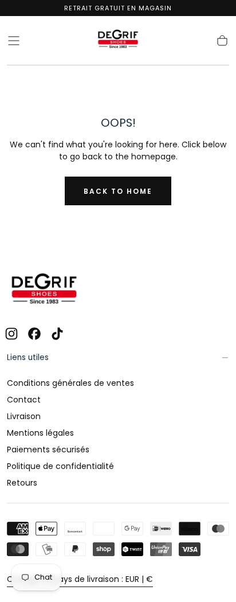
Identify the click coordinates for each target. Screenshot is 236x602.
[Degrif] (44, 290)
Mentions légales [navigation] (40, 433)
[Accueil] (118, 40)
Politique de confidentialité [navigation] (60, 466)
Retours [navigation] (22, 482)
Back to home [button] (118, 191)
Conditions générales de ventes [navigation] (70, 383)
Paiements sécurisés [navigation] (48, 449)
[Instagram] (11, 333)
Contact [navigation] (24, 399)
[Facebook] (34, 333)
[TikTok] (57, 333)
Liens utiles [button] (28, 357)
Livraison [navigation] (24, 416)
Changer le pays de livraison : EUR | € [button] (80, 579)
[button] (14, 41)
